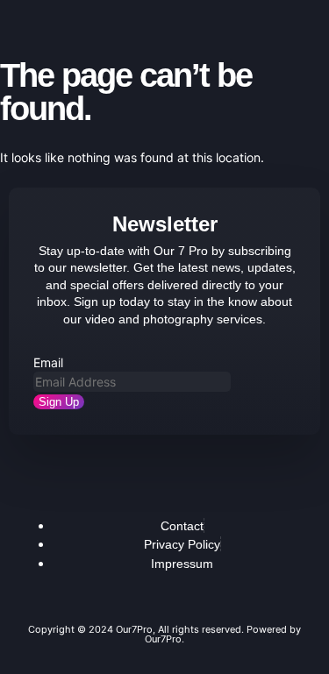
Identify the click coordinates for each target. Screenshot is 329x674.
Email (48, 362)
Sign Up (59, 401)
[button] (32, 18)
